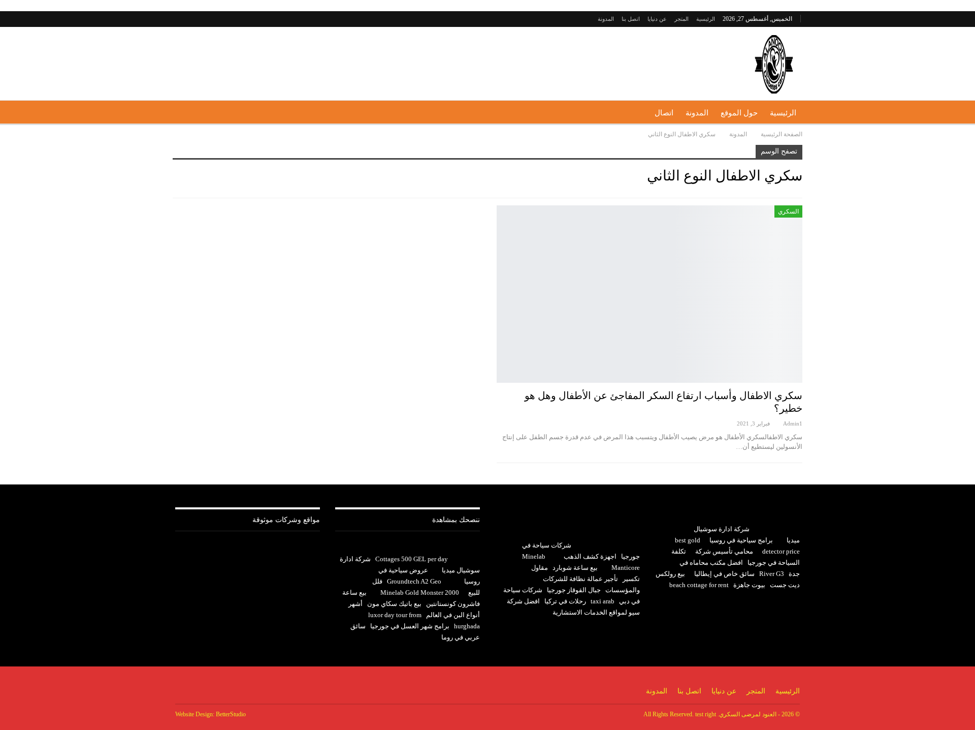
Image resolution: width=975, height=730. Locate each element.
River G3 (771, 573)
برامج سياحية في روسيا (741, 540)
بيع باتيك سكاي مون (394, 603)
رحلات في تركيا (565, 601)
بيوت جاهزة (749, 585)
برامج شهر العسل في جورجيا (409, 626)
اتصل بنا (631, 19)
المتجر (681, 19)
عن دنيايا (657, 19)
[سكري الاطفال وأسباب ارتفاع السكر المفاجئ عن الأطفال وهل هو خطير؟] (649, 294)
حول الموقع (739, 113)
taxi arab (602, 601)
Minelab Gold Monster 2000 (419, 592)
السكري (788, 211)
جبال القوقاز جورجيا (574, 590)
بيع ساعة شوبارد (575, 567)
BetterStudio (231, 714)
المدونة (606, 19)
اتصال (664, 113)
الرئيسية (705, 19)
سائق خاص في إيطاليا (724, 573)
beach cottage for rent (699, 585)
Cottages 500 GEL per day (411, 559)
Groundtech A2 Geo (414, 581)
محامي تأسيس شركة (724, 551)
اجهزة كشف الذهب (590, 556)
